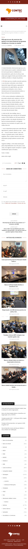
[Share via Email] (24, 163)
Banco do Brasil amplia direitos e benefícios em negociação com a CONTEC (14, 414)
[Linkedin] (14, 2)
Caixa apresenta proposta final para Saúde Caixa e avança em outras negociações (14, 409)
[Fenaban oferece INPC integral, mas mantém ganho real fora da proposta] (14, 324)
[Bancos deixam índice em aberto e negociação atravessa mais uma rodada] (14, 349)
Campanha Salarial (14, 471)
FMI (4, 81)
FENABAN (14, 488)
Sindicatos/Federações (15, 484)
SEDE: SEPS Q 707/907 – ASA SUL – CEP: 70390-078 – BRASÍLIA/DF (14, 540)
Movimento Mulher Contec (14, 498)
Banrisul (14, 447)
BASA (14, 450)
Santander (14, 512)
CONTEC (9, 45)
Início (3, 31)
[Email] (19, 2)
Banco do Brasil (14, 443)
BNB (14, 454)
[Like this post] (16, 163)
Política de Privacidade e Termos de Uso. (15, 203)
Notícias (14, 505)
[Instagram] (12, 2)
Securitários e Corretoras (14, 515)
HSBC (14, 491)
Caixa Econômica (14, 467)
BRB (14, 464)
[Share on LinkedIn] (19, 163)
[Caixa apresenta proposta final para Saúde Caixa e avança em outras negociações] (14, 249)
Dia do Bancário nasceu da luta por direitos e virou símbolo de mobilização (13, 428)
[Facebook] (8, 2)
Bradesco (14, 460)
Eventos (14, 478)
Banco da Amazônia (14, 440)
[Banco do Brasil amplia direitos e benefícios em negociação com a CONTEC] (14, 274)
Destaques (14, 474)
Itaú (14, 495)
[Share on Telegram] (22, 163)
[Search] (26, 26)
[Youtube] (17, 2)
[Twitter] (10, 2)
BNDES (14, 457)
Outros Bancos (14, 508)
